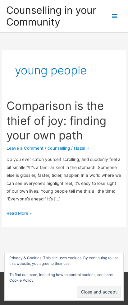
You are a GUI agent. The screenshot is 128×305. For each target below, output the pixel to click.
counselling (59, 148)
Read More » (19, 213)
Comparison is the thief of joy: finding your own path (56, 120)
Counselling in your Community (51, 16)
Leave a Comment (25, 148)
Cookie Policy (21, 280)
